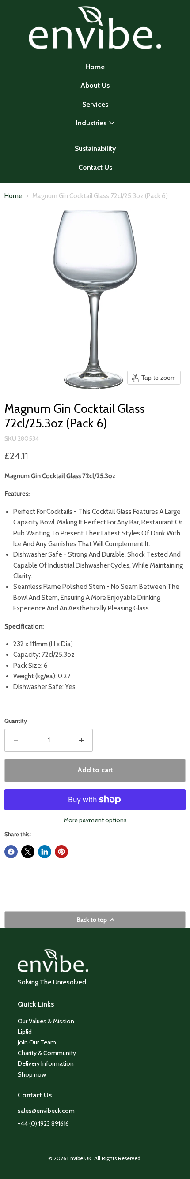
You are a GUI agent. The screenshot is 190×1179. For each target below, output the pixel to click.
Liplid (25, 1032)
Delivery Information (46, 1063)
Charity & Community (47, 1053)
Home (95, 67)
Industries (91, 123)
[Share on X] (27, 851)
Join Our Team (37, 1042)
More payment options (95, 819)
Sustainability (95, 148)
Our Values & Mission (46, 1021)
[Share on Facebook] (11, 851)
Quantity (15, 721)
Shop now (32, 1074)
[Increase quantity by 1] (81, 740)
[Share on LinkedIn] (44, 851)
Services (95, 104)
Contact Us (95, 167)
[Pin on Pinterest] (61, 851)
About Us (95, 85)
